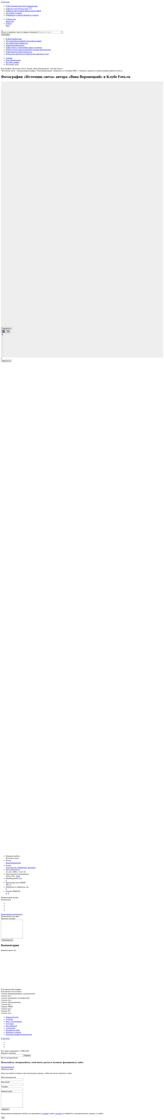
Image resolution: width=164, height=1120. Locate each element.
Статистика (10, 1028)
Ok (3, 1118)
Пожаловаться (7, 940)
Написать (5, 1109)
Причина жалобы (8, 919)
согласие (58, 1113)
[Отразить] (8, 331)
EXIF (18, 876)
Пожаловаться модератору (12, 914)
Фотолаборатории (30, 6)
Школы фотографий (32, 11)
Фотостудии (25, 9)
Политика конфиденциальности (19, 1034)
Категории (5, 35)
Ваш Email (5, 1082)
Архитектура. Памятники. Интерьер (21, 868)
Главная (9, 58)
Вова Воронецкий (13, 863)
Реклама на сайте (13, 1030)
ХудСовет (10, 1024)
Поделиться (6, 361)
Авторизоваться (7, 1067)
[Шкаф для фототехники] (82, 987)
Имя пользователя (8, 1077)
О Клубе (9, 1019)
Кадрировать (6, 328)
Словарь (18, 13)
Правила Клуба (12, 1017)
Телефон (4, 1087)
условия (45, 1113)
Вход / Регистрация (14, 1021)
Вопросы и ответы (31, 15)
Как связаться (11, 1026)
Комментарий (6, 1091)
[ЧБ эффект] (3, 331)
